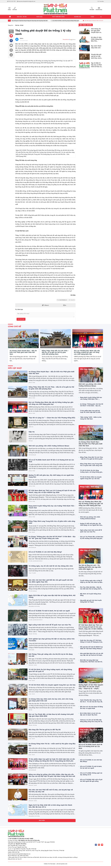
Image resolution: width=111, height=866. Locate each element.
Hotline (15, 9)
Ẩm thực (83, 670)
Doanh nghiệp (31, 649)
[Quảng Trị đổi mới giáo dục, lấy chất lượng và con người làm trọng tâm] (17, 480)
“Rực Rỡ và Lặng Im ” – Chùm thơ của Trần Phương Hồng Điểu (52, 418)
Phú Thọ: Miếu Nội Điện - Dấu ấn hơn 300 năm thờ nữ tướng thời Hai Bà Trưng (91, 588)
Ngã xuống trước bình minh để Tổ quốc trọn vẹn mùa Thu (50, 625)
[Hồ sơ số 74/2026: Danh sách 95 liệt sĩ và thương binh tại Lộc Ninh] (17, 464)
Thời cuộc (31, 440)
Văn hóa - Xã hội (12, 346)
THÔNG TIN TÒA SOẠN (49, 863)
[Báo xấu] (11, 54)
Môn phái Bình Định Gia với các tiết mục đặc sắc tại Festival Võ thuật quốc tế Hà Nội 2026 (91, 654)
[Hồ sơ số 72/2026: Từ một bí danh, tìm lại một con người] (17, 615)
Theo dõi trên (66, 39)
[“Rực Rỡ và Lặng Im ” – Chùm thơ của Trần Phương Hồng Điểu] (17, 422)
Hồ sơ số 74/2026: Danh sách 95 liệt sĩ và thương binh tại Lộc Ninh (90, 746)
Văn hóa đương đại (32, 454)
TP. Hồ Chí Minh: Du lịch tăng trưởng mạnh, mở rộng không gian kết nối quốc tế (91, 471)
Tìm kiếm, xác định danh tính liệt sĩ (35, 619)
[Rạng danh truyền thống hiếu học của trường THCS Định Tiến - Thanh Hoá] (17, 510)
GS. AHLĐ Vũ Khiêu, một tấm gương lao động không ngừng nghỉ (53, 20)
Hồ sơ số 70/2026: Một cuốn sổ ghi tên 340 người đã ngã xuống (91, 780)
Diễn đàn (30, 709)
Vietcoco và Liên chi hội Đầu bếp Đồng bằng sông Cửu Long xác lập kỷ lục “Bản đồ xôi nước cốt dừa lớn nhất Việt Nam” (91, 720)
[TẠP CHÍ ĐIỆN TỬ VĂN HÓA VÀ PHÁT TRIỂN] (55, 9)
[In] (11, 50)
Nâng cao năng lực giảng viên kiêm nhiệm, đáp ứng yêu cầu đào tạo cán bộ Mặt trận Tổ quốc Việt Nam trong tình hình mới (52, 775)
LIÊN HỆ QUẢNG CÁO (61, 863)
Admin (21, 38)
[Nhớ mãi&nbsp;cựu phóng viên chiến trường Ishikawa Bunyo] (17, 450)
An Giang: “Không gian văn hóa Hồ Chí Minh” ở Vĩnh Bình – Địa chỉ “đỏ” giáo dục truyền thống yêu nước (52, 537)
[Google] (99, 845)
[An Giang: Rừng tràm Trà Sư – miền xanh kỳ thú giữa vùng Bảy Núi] (17, 748)
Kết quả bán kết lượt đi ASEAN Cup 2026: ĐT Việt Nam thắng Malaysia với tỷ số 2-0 (91, 647)
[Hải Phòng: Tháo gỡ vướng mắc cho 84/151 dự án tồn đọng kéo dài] (17, 659)
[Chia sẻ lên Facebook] (11, 40)
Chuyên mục (99, 9)
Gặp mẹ (32, 432)
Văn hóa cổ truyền (88, 550)
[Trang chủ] (10, 17)
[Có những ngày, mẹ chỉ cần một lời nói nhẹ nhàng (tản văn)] (17, 571)
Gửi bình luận (21, 319)
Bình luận (11, 31)
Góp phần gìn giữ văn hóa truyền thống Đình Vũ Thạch (91, 601)
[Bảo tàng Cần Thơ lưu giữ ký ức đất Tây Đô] (17, 734)
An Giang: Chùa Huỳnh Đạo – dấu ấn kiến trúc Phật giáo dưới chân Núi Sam (23, 352)
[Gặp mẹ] (17, 436)
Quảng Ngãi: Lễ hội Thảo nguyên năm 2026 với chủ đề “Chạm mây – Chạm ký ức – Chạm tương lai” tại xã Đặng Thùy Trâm (91, 688)
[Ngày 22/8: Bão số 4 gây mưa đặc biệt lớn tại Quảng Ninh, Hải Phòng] (17, 600)
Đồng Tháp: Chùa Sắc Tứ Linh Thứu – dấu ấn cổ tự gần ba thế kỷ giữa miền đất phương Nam (55, 352)
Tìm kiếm (92, 9)
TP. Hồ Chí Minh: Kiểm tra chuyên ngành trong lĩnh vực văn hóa (52, 685)
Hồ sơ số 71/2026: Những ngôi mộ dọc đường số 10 (91, 773)
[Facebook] (96, 845)
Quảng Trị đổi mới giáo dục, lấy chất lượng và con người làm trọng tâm (91, 524)
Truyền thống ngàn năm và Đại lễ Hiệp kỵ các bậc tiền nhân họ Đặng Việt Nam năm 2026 (91, 581)
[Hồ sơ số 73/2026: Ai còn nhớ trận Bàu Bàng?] (17, 557)
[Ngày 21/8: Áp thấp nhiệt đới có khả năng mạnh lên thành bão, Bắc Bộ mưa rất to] (17, 810)
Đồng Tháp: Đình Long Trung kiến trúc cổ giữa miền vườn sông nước (91, 464)
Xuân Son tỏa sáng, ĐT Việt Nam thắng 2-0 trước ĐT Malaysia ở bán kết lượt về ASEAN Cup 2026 (91, 641)
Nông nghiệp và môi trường (34, 606)
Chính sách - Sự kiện (33, 665)
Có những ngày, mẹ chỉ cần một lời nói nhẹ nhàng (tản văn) (51, 566)
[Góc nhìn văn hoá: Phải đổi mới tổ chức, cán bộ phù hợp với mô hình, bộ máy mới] (17, 794)
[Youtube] (102, 845)
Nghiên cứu (31, 426)
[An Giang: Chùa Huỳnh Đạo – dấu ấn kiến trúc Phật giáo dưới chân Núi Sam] (23, 338)
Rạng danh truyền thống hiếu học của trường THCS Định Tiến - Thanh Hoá (91, 398)
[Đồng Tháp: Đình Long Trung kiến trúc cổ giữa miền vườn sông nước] (17, 526)
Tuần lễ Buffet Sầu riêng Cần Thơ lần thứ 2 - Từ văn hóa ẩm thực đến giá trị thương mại (91, 701)
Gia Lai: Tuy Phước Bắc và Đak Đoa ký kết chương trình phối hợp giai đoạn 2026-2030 (91, 537)
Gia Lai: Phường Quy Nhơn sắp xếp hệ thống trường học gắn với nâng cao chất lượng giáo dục (87, 352)
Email (9, 9)
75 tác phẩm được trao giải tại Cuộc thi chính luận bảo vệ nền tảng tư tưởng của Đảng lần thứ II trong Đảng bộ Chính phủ (52, 760)
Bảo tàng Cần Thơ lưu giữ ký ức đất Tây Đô (45, 730)
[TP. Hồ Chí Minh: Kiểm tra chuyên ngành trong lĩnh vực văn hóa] (17, 690)
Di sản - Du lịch (32, 532)
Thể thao (84, 610)
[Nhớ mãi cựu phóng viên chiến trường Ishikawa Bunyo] (91, 374)
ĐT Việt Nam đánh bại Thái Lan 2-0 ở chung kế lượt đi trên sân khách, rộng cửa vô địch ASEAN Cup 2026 (52, 491)
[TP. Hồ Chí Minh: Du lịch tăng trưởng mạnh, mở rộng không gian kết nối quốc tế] (17, 674)
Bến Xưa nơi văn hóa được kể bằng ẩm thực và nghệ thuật (91, 707)
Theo (66, 300)
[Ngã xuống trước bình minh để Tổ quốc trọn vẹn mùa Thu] (17, 629)
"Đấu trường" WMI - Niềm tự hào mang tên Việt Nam (90, 418)
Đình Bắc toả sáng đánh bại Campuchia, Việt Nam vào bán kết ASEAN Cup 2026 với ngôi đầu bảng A (91, 661)
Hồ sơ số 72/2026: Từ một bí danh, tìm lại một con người (49, 611)
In (65, 305)
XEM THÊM (42, 820)
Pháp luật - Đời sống (33, 633)
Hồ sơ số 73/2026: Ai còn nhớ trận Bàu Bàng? (45, 552)
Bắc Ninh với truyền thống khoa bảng (90, 594)
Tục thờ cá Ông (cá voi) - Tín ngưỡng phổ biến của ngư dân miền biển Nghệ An (90, 567)
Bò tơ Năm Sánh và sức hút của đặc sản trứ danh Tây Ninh (90, 714)
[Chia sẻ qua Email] (11, 45)
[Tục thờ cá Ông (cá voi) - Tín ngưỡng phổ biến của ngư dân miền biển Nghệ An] (91, 555)
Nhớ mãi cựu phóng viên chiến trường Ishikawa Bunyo (49, 446)
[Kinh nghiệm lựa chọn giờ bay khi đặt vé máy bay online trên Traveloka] (17, 643)
